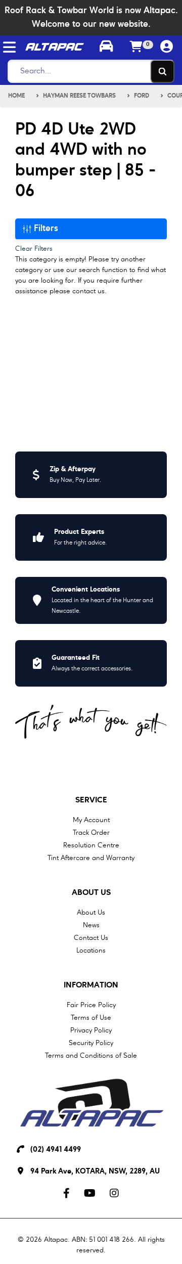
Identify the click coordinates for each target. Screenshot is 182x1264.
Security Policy (91, 1043)
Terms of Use (91, 1017)
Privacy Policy (91, 1030)
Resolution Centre (91, 845)
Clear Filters (34, 248)
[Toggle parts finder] (106, 47)
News (91, 925)
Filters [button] (44, 228)
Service (91, 800)
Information (91, 985)
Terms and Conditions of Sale (91, 1055)
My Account (91, 820)
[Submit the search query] (162, 71)
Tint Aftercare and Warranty (91, 858)
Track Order (91, 832)
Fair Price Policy (91, 1005)
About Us (91, 893)
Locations (91, 950)
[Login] (167, 47)
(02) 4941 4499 (55, 1150)
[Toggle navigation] (9, 47)
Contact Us (91, 937)
